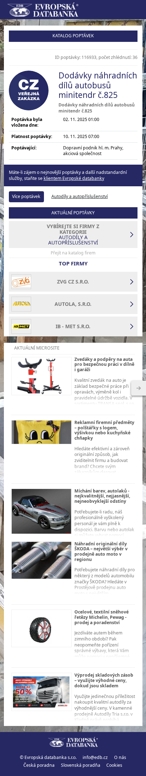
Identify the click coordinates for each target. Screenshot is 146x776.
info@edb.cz (95, 757)
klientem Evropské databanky (74, 178)
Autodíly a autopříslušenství (79, 196)
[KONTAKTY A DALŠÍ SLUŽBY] (138, 388)
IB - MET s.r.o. (73, 326)
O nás (120, 757)
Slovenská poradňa (80, 765)
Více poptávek (26, 196)
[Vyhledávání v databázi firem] (73, 742)
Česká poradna (39, 765)
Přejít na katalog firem (73, 253)
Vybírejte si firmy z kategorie (73, 234)
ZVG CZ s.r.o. (73, 281)
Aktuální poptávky (73, 213)
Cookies (114, 765)
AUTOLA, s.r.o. (73, 304)
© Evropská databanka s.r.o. (48, 757)
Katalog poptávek (73, 36)
